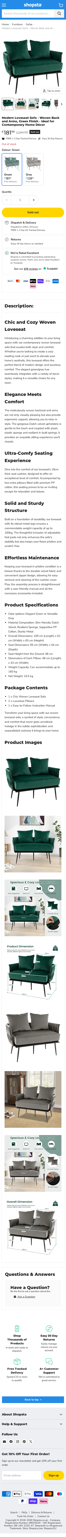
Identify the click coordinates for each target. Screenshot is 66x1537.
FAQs (24, 1512)
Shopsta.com (36, 1528)
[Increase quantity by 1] (33, 200)
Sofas (29, 24)
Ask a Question (26, 1296)
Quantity (7, 192)
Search (14, 1512)
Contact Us (43, 1516)
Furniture (17, 24)
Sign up (54, 1475)
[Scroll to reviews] (33, 129)
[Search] (59, 13)
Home (5, 24)
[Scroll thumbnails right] (61, 104)
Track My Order (25, 1516)
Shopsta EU (50, 1528)
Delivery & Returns (41, 1512)
